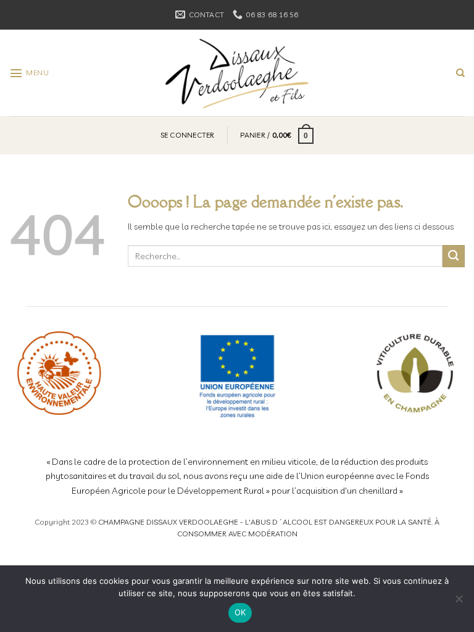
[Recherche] (460, 73)
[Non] (458, 602)
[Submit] (454, 256)
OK (240, 612)
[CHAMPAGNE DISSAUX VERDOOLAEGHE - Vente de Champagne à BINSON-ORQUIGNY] (237, 73)
